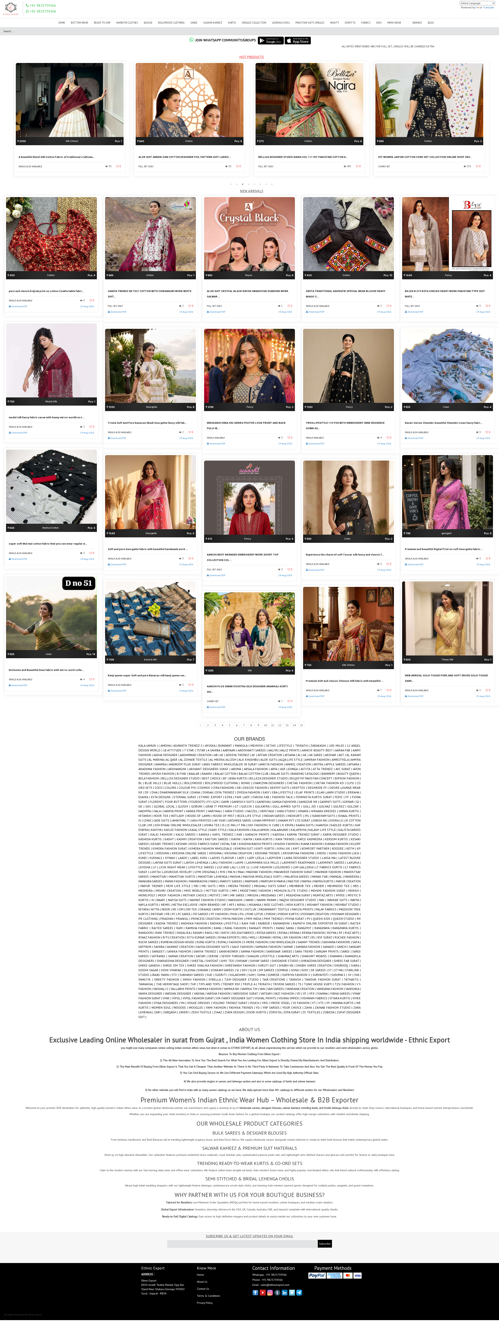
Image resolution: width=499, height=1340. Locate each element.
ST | (331, 970)
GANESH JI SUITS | (244, 802)
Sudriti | (222, 975)
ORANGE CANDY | (211, 909)
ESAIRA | (144, 797)
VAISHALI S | (161, 989)
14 (294, 725)
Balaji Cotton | (227, 774)
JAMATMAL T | (181, 820)
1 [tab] (231, 184)
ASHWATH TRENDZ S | (189, 745)
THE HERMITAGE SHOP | (173, 984)
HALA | (158, 811)
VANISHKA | (353, 989)
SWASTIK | (146, 979)
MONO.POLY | (148, 895)
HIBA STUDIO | (287, 811)
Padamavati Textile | (275, 909)
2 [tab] (237, 184)
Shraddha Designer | (317, 961)
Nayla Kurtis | (149, 905)
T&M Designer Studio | (243, 979)
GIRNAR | (349, 802)
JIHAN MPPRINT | (265, 820)
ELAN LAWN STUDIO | (332, 792)
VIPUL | (177, 998)
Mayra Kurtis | (324, 881)
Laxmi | (240, 862)
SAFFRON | (146, 947)
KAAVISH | (323, 825)
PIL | (243, 914)
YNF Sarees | (272, 1007)
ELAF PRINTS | (306, 792)
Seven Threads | (234, 956)
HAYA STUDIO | (235, 811)
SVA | (357, 975)
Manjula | (242, 745)
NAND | (251, 900)
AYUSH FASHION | (164, 774)
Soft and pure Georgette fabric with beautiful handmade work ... (148, 549)
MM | (236, 890)
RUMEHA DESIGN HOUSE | (178, 942)
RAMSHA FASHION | (200, 928)
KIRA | (281, 848)
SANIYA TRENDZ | (206, 951)
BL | (141, 783)
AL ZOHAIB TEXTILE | (195, 760)
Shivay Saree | (261, 961)
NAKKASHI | (236, 900)
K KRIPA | (289, 825)
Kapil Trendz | (224, 834)
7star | (202, 750)
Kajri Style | (219, 830)
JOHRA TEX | (213, 825)
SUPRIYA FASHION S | (297, 975)
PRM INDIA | (254, 919)
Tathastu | (352, 979)
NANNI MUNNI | (268, 900)
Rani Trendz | (166, 933)
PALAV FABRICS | (327, 909)
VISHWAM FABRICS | (315, 998)
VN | (183, 1003)
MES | (357, 886)
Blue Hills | (154, 783)
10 (265, 725)
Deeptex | (299, 788)
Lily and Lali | (228, 867)
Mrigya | (254, 895)
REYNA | (333, 933)
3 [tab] (243, 184)
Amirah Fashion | (318, 760)
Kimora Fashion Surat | (170, 848)
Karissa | (280, 834)
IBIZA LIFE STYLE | (250, 816)
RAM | (181, 928)
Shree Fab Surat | (347, 961)
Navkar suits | (338, 900)
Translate (488, 7)
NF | (225, 905)
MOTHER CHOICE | (196, 895)
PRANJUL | (183, 919)
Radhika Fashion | (195, 923)
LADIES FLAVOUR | (223, 858)
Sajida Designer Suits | (214, 947)
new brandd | (211, 905)
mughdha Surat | (299, 895)
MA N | (233, 872)
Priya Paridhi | (234, 919)
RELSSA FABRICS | (244, 933)
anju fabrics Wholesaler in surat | (231, 764)
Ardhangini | (178, 769)
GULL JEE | (311, 806)
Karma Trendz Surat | (305, 834)
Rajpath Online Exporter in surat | (321, 923)
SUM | (252, 975)
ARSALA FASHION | (257, 769)
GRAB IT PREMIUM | (220, 806)
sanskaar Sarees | (280, 951)
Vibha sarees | (341, 993)
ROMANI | (266, 937)
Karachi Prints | (258, 834)
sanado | (330, 947)
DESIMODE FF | (318, 788)
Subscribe (325, 1243)
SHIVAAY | (243, 961)
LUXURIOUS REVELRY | (178, 872)
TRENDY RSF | (232, 984)
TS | (301, 984)
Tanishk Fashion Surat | (324, 979)
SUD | (211, 975)
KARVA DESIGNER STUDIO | (342, 834)
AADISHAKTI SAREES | (253, 750)
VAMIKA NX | (232, 989)
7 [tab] (266, 184)
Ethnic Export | (212, 797)
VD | (299, 993)
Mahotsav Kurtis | (183, 876)
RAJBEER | (265, 923)
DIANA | (196, 792)
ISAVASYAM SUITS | (325, 816)
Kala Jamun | (148, 745)
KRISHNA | (216, 853)
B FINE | (182, 774)
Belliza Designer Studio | (181, 778)
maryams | (252, 881)
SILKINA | (190, 970)
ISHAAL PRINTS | (349, 816)
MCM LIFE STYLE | (180, 886)
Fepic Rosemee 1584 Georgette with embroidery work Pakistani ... (300, 157)
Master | (294, 881)
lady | (242, 858)
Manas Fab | (320, 876)
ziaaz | (219, 1012)
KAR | (240, 834)
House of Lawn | (199, 816)
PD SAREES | (202, 914)
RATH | (226, 933)
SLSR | (254, 970)
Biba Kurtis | (239, 778)
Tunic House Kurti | (319, 984)
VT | (315, 1003)
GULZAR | (354, 806)
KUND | (144, 858)
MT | (282, 895)
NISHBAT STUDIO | (348, 905)
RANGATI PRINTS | (262, 928)
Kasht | (171, 839)
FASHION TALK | (284, 797)
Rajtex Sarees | (163, 928)
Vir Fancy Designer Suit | (235, 998)
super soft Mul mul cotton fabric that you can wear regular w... (48, 543)
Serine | (214, 956)
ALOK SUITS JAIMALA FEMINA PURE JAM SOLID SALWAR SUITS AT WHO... (424, 157)
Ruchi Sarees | (149, 942)
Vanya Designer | (151, 993)
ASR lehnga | (290, 769)
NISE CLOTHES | (275, 905)
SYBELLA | (216, 979)
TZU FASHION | (345, 984)
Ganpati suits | (331, 802)
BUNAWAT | (226, 745)
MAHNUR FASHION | (329, 872)
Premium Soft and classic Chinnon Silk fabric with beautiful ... (344, 680)
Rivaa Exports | (230, 937)
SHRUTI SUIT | (268, 965)
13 (287, 725)
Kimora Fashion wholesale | (211, 848)
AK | (306, 755)
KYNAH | (171, 858)
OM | (182, 909)
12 (280, 725)
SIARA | (356, 965)
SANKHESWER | (230, 951)
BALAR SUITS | (281, 774)
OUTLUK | (252, 909)
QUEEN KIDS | (323, 919)
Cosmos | (205, 788)
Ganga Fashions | (285, 802)
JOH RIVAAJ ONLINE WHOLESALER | (179, 825)
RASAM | (199, 933)
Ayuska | (211, 745)
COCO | (160, 788)
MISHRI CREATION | (170, 890)
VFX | (313, 993)
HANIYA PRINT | (174, 811)
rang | (219, 928)
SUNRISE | (275, 975)
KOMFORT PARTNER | (317, 848)
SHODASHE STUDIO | (286, 961)
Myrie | (342, 895)
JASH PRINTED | (202, 820)
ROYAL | (278, 937)
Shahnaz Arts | (290, 956)
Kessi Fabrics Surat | (205, 844)
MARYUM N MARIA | (274, 881)
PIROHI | (272, 914)
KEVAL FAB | (230, 844)
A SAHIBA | (215, 750)
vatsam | (267, 993)
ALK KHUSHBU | (250, 760)
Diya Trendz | (226, 792)
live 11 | (245, 867)
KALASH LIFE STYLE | (323, 830)
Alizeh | (232, 760)
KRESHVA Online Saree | (190, 853)
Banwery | (329, 774)
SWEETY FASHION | (168, 979)
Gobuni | (198, 806)
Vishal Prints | (266, 998)
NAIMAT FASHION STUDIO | (208, 900)
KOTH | (351, 848)
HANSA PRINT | (197, 811)
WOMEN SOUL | (162, 1007)
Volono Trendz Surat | (231, 1003)
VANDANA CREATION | (301, 989)
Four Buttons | (177, 802)
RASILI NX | (213, 933)
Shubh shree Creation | (315, 965)
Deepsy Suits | (281, 788)
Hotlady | (179, 816)
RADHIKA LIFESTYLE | (226, 923)
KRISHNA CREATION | (239, 853)
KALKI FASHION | (162, 834)
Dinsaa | (209, 792)
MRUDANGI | (270, 895)
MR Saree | (238, 895)
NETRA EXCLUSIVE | (186, 905)
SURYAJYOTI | (322, 975)
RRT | (307, 937)
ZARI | (158, 1012)
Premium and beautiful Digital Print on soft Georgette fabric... (444, 549)
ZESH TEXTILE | (202, 1012)
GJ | (358, 802)
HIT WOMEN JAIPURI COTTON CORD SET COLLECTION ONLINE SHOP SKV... (185, 157)
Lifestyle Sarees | (202, 867)
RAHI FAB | (250, 923)
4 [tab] (248, 184)
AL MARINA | (157, 760)
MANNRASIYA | (199, 881)
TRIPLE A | (249, 984)
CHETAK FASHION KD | (330, 783)
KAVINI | (237, 839)
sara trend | (305, 951)
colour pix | (188, 788)
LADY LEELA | (257, 858)
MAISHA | (236, 876)
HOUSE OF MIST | (224, 816)
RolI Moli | (250, 937)
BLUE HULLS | (174, 783)
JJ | (343, 820)
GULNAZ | (326, 806)
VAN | (263, 989)
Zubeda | (330, 1012)
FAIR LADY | (243, 797)
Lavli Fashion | (223, 862)
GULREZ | (340, 806)
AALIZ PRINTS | (291, 750)
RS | (314, 937)
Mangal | (337, 876)
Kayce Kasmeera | (311, 839)
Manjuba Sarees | (151, 881)
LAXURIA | (354, 862)
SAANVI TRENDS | (310, 942)
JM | (151, 825)
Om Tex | (192, 909)
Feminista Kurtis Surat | (315, 797)
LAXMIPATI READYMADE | (300, 862)
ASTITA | (307, 769)
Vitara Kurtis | (340, 998)
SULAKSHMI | (238, 975)
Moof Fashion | (170, 895)
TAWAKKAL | (147, 984)
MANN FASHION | (177, 881)
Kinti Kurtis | (266, 848)
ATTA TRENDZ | (324, 769)
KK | (289, 848)
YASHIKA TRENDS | (242, 1007)
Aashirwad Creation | (197, 755)
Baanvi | (208, 774)
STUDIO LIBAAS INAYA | (155, 975)
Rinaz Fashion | (150, 937)
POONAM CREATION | (316, 914)
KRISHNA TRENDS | (269, 853)
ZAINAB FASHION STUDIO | (334, 1007)
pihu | (235, 914)
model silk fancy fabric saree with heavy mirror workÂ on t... (46, 417)
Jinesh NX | (320, 820)
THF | (194, 984)
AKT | (342, 755)
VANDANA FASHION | (331, 989)
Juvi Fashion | (258, 825)
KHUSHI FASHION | (287, 844)
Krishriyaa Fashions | (300, 853)
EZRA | (230, 797)
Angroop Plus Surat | (186, 764)
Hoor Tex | (162, 816)
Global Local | (166, 806)
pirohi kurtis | (289, 914)
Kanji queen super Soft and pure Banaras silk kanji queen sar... (147, 675)
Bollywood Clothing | (223, 783)
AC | (223, 755)
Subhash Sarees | (193, 975)
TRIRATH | (303, 745)
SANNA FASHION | (253, 951)
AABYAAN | (230, 750)
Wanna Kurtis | (344, 1003)
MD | (198, 886)
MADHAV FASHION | (260, 872)
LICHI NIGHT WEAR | (173, 867)
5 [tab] (254, 184)
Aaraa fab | (344, 750)
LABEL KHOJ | (200, 858)
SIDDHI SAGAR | (149, 970)
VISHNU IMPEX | (289, 998)
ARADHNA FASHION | (153, 769)
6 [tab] (260, 184)
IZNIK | (148, 820)
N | (154, 900)
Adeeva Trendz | (239, 755)
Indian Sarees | (275, 816)
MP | (226, 895)
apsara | (354, 764)
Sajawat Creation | (181, 947)
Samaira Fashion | (269, 947)
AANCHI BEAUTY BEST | (318, 750)
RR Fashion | (293, 937)
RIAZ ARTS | (353, 933)
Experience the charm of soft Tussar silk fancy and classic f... (345, 554)
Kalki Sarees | (187, 834)
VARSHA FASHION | (219, 993)
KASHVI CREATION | (191, 839)
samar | (289, 947)
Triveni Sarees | (285, 984)
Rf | (342, 933)
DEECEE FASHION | (256, 788)
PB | (168, 914)
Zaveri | (185, 1012)
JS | (224, 825)
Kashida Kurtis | (151, 839)
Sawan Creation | (182, 956)
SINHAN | (204, 970)
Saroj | (346, 951)
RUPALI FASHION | (230, 942)
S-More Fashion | (256, 942)
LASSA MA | (330, 858)
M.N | (224, 872)
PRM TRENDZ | (274, 919)
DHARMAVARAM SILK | (175, 792)
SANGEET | (159, 951)
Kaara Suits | (306, 825)
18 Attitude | (173, 750)
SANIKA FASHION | (180, 951)
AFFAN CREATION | (271, 755)
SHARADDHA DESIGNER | (174, 961)
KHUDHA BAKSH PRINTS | (256, 844)
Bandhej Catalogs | (306, 774)
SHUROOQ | (342, 965)
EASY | (267, 792)
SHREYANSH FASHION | (241, 965)
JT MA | (242, 825)
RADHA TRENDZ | (168, 923)
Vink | (167, 998)
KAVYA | (249, 839)
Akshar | (332, 755)
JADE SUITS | (163, 820)
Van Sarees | (276, 989)
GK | (141, 806)
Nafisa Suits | (178, 900)
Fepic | (339, 797)
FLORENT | (157, 802)
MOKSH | (354, 890)
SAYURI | (202, 956)
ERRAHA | (354, 792)
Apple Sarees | (336, 764)
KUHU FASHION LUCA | (345, 853)
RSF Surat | (325, 937)
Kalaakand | (281, 830)
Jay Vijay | (221, 820)
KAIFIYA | (157, 830)
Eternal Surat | (186, 797)
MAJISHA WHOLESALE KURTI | (263, 876)
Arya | (275, 769)
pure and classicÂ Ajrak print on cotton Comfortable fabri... (46, 291)
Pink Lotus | (255, 914)
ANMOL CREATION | (299, 764)
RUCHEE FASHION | (347, 937)
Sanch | (343, 947)
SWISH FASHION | (196, 979)
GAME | (226, 802)
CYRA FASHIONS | (224, 788)
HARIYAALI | (216, 811)
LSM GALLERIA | (304, 867)
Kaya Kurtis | (265, 839)
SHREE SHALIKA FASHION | (206, 965)
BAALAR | (195, 774)
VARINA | (200, 993)
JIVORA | (335, 820)
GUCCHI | (248, 806)
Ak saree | (317, 755)
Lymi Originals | (207, 872)
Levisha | (145, 867)
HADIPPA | (145, 811)
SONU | (296, 970)
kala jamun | (261, 830)
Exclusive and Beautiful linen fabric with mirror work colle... (46, 670)
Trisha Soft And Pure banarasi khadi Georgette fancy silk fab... (147, 422)
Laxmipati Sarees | (332, 862)
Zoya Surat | (292, 1012)
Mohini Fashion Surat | (329, 890)
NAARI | (162, 900)
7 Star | (190, 750)
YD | (259, 1007)
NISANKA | (256, 905)
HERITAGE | (268, 811)
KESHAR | (182, 844)
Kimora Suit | (244, 848)
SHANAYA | (337, 956)
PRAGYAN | (168, 919)
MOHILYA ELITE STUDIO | (292, 890)
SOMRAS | (284, 970)
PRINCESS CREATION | (206, 919)
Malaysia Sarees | (298, 876)
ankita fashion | (272, 764)
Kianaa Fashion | (337, 844)
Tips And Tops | (210, 984)
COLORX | (172, 788)
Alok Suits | (270, 760)
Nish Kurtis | (296, 905)
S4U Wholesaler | (284, 942)
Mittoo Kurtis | (219, 890)
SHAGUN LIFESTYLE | (262, 956)
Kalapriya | (299, 830)
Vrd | (266, 1003)
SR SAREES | (319, 970)
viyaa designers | (167, 1003)
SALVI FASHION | (243, 947)
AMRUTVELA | (341, 760)
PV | (310, 919)
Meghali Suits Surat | (271, 886)
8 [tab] (272, 184)
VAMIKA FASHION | (211, 989)
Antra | (319, 764)
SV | (351, 975)
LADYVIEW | (275, 858)
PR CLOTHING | (149, 919)
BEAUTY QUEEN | (349, 774)
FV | (210, 802)
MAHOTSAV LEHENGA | (214, 876)
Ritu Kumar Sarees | (202, 937)
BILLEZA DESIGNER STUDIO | (269, 778)
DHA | (155, 792)
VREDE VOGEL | (282, 1003)
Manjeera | (352, 876)
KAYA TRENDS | (286, 839)
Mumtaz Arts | (324, 895)
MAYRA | (307, 881)
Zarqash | (171, 1012)
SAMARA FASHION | (309, 947)
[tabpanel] (72, 121)
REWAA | (296, 933)
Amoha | (166, 745)
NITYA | (156, 909)
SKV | (246, 970)
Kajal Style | (199, 830)
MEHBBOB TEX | (301, 886)
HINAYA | (304, 811)
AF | (255, 755)
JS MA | (232, 825)
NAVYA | (355, 900)
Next (494, 121)
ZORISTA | (276, 1012)
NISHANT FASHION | (321, 905)
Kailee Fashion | (176, 830)
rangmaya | (323, 928)
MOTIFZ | (216, 895)
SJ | (239, 970)
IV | (140, 820)
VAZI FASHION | (285, 993)
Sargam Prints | (328, 951)
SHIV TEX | (228, 961)
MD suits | (210, 886)
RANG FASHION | (237, 928)
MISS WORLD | (195, 890)
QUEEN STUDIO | (345, 919)
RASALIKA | (185, 933)
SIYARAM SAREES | (224, 970)
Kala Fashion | (240, 830)
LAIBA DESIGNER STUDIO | (303, 858)
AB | (217, 755)
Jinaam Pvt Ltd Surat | (295, 820)
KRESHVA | (164, 853)
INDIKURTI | (296, 816)
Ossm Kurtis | (234, 909)
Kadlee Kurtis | (342, 825)
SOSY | (306, 970)
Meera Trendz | (241, 886)
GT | (238, 806)
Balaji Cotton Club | (255, 774)
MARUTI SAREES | (232, 881)
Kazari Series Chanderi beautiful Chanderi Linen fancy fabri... (443, 422)
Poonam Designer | (346, 914)
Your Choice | (293, 1007)
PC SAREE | (185, 914)
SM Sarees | (268, 970)
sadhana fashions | (337, 942)
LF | (156, 867)
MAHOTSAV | (160, 876)
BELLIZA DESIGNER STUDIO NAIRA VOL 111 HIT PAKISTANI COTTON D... (63, 157)
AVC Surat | (344, 769)
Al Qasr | (173, 760)
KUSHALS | (157, 858)
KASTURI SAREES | (218, 839)
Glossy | (184, 806)
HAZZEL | (253, 811)
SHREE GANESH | (150, 965)
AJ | (300, 755)
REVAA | (284, 933)
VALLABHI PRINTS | (184, 989)
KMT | (297, 848)
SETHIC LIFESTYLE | (280, 745)
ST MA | (339, 970)
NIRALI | (243, 905)
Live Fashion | (263, 867)
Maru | (214, 881)
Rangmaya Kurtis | (346, 928)
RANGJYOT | (305, 928)
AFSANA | (291, 755)
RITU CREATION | (175, 937)
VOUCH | (256, 1003)
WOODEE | (181, 1007)
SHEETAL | (198, 961)
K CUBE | (275, 825)
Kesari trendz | (163, 844)
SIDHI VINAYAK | (172, 970)
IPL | (308, 816)
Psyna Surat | (295, 919)
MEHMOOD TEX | (340, 886)
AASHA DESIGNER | (166, 755)
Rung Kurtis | (207, 942)
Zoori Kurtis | (257, 1012)
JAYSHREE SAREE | (240, 820)
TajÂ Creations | (275, 979)
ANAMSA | (162, 764)
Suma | (262, 975)
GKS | (149, 806)
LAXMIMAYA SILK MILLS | (264, 862)
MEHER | (320, 886)
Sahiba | (160, 947)
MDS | (223, 886)
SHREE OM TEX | (175, 965)
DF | (148, 792)
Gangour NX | (309, 802)
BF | (226, 778)
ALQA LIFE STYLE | (292, 760)
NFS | (233, 905)
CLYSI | (352, 783)
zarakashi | (319, 745)
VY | (329, 1003)
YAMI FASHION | (217, 1007)
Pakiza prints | (303, 909)
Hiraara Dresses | (325, 811)
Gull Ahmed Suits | (288, 806)
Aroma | (237, 769)
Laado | (184, 858)
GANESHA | (264, 802)
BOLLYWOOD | (194, 783)
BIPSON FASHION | (348, 778)
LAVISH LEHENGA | (197, 862)
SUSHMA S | (339, 975)
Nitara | (144, 909)
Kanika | (205, 834)
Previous (9, 121)
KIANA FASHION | (313, 844)
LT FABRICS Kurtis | (330, 867)
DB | (240, 788)
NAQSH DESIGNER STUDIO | (299, 900)
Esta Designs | (162, 797)
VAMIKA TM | (250, 989)
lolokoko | (284, 867)
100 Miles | (338, 745)
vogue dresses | (200, 1003)
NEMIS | (166, 905)
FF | (348, 797)
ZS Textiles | (312, 1012)
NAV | (323, 900)
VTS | (322, 1003)
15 (301, 725)
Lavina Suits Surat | (168, 862)
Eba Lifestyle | (284, 792)
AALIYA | (274, 750)
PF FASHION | (220, 914)
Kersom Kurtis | (338, 839)
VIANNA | (323, 993)
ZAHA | (309, 1007)
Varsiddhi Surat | (246, 993)
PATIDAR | (158, 914)
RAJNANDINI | (283, 923)
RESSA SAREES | (268, 933)
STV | (176, 975)
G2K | (217, 802)
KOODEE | (339, 848)
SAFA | (356, 942)
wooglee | (197, 1007)
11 (272, 725)
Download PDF (19, 306)
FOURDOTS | (198, 802)
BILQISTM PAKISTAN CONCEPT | (312, 778)
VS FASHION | (302, 1003)
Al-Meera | (218, 760)
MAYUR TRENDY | (153, 886)
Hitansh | (145, 816)
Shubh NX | (287, 965)
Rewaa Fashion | (314, 933)
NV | (175, 909)
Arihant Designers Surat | (210, 769)
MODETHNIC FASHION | (257, 890)
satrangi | (159, 956)
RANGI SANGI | (286, 928)
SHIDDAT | (213, 961)
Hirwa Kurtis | (350, 811)
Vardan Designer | (179, 993)
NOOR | (167, 909)
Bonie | (247, 783)
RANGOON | (146, 933)
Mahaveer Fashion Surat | (294, 872)
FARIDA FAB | (262, 797)
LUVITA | (156, 872)
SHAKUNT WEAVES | (315, 956)
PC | (175, 914)
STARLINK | (353, 970)
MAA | (242, 872)
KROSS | (323, 853)
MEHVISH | (258, 745)
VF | (306, 993)
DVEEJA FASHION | (250, 792)
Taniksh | (296, 979)
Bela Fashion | (149, 778)
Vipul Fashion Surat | (199, 998)
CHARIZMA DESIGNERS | (270, 783)
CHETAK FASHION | (300, 783)
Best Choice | (212, 778)
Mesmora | (147, 890)
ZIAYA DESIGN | (235, 1012)
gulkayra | (264, 806)
